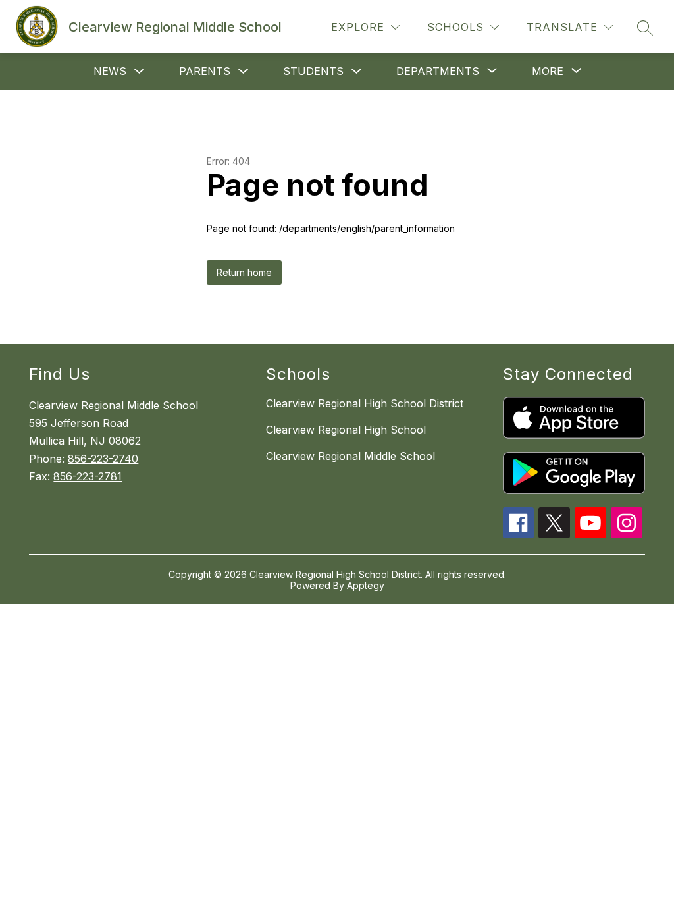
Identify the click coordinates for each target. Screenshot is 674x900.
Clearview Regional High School (346, 429)
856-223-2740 (103, 458)
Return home (244, 272)
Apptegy (365, 585)
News (109, 71)
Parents (204, 71)
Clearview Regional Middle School (350, 456)
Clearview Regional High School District (364, 403)
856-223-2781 (87, 476)
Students (313, 71)
